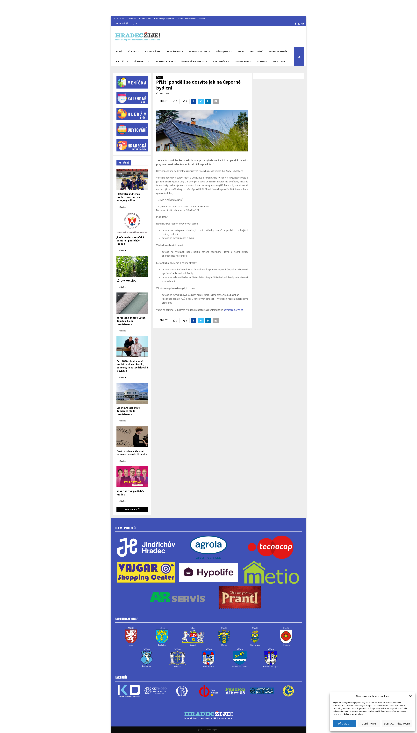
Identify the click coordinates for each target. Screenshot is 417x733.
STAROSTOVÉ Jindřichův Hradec (130, 493)
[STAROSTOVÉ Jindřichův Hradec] (132, 476)
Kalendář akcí (145, 19)
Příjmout (344, 723)
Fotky (241, 51)
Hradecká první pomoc (164, 19)
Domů (119, 51)
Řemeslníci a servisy (193, 61)
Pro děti (120, 61)
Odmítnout (369, 723)
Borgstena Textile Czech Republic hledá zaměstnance (130, 321)
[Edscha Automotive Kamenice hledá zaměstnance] (132, 393)
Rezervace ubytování (186, 19)
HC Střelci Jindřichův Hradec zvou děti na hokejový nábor (128, 197)
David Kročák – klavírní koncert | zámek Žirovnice (131, 453)
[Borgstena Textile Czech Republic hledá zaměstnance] (132, 303)
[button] (410, 696)
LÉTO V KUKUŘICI (126, 281)
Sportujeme (242, 61)
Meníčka (133, 19)
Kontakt (202, 19)
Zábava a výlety (198, 51)
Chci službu (220, 61)
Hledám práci (175, 51)
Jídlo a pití (140, 61)
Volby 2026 (279, 61)
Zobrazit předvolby (397, 723)
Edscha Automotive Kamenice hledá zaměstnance (128, 411)
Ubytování (256, 51)
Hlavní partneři (277, 51)
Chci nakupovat (164, 61)
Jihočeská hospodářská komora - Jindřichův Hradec (130, 240)
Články (132, 51)
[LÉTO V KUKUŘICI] (132, 266)
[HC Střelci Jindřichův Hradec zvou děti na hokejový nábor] (132, 179)
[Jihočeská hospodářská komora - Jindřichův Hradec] (132, 222)
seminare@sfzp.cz (233, 310)
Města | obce (223, 51)
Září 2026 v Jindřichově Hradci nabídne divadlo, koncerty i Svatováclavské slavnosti (132, 366)
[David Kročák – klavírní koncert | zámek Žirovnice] (132, 436)
